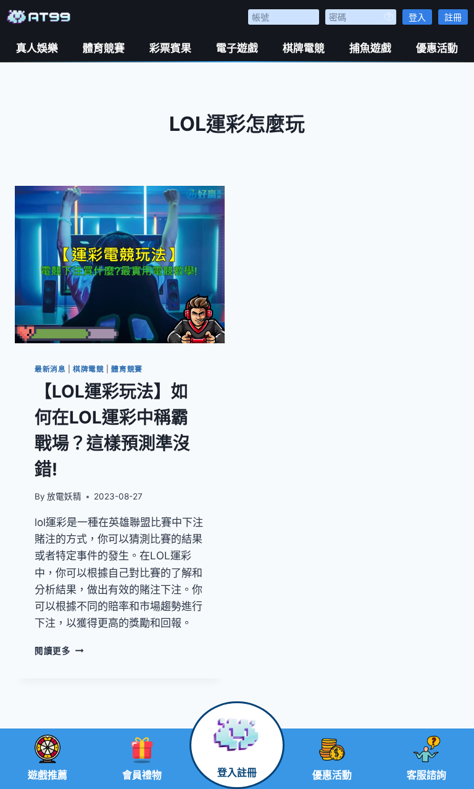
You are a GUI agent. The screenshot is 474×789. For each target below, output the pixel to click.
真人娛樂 (37, 48)
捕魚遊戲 (370, 48)
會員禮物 (142, 775)
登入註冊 (237, 773)
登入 (417, 17)
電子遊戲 (237, 48)
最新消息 (50, 369)
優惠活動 (437, 48)
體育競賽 (104, 48)
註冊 (453, 17)
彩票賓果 (170, 48)
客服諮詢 (426, 775)
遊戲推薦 (47, 775)
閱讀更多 (59, 651)
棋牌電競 (304, 48)
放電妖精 (64, 496)
